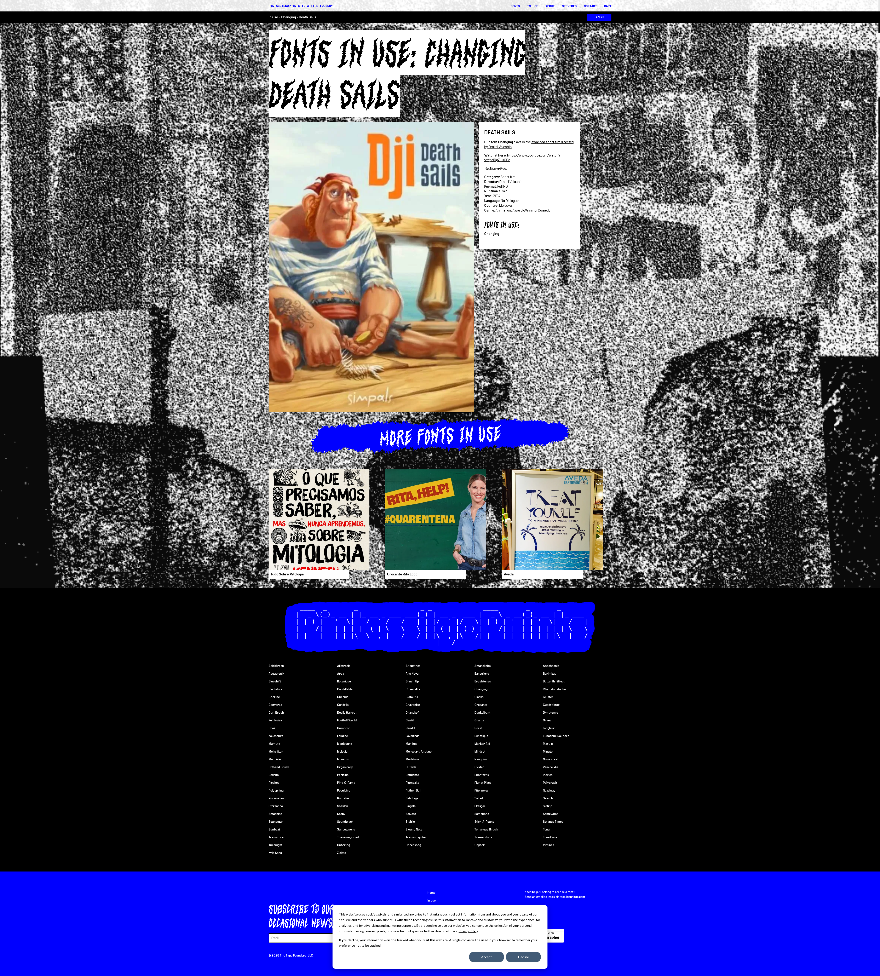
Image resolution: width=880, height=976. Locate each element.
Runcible (343, 798)
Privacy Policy (468, 931)
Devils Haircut (347, 712)
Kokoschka (276, 736)
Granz (547, 720)
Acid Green (276, 666)
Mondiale (275, 759)
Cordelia (343, 705)
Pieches (274, 782)
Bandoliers (481, 673)
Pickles (548, 775)
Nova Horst (550, 759)
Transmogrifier (416, 837)
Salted (478, 798)
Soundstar (276, 821)
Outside (411, 767)
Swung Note (414, 829)
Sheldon (342, 806)
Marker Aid (482, 743)
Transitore (276, 837)
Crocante (480, 705)
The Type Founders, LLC (296, 955)
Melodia (342, 751)
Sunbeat (274, 829)
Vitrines (548, 845)
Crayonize (413, 705)
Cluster (548, 697)
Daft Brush (276, 712)
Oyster (479, 767)
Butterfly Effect (554, 681)
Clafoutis (412, 697)
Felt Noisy (275, 720)
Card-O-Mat (345, 689)
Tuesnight (275, 845)
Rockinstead (277, 798)
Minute (548, 751)
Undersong (413, 845)
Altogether (413, 666)
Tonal (546, 829)
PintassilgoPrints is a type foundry (301, 6)
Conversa (275, 705)
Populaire (343, 790)
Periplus (343, 775)
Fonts (515, 5)
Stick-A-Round (484, 821)
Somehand (481, 814)
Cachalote (275, 689)
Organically (345, 767)
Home (431, 892)
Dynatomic (550, 712)
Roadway (549, 790)
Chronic (342, 697)
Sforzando (276, 806)
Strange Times (553, 821)
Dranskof (412, 712)
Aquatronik (276, 673)
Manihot (411, 743)
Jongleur (549, 728)
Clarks (479, 697)
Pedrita (274, 775)
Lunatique (481, 736)
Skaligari (480, 806)
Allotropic (343, 666)
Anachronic (551, 666)
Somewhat (550, 814)
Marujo (548, 743)
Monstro (343, 759)
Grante (479, 720)
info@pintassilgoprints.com (566, 897)
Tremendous (483, 837)
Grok (272, 728)
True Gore (550, 837)
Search (548, 798)
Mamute (274, 743)
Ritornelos (481, 790)
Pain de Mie (550, 767)
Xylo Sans (275, 853)
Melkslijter (276, 751)
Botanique (344, 681)
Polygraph (550, 782)
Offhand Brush (279, 767)
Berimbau (549, 673)
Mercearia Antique (419, 751)
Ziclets (341, 853)
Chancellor (413, 689)
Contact (590, 5)
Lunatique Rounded (556, 736)
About (550, 5)
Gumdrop (343, 728)
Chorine (274, 697)
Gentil (410, 720)
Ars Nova (412, 673)
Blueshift (275, 681)
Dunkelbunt (482, 712)
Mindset (479, 751)
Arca (340, 673)
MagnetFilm (498, 168)
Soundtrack (345, 821)
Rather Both (414, 790)
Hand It (410, 728)
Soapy (341, 814)
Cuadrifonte (551, 705)
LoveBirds (412, 736)
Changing (288, 17)
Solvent (411, 814)
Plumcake (412, 782)
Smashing (275, 814)
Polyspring (276, 790)
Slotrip (547, 806)
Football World (347, 720)
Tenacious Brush (486, 829)
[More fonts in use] (440, 435)
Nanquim (480, 759)
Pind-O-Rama (346, 782)
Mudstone (412, 759)
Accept (486, 957)
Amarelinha (482, 666)
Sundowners (346, 829)
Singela (410, 806)
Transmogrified (348, 837)
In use (532, 5)
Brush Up (412, 681)
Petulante (412, 775)
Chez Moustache (554, 689)
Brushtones (482, 681)
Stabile (410, 821)
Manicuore (344, 743)
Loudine (342, 736)
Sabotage (412, 798)
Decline (523, 957)
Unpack (479, 845)
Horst (478, 728)
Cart (607, 5)
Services (569, 5)
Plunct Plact (482, 782)
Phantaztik (481, 775)
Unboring (343, 845)
